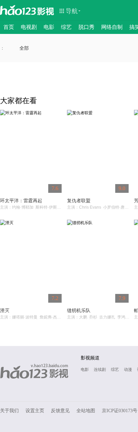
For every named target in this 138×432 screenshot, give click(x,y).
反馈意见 (60, 410)
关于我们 (9, 410)
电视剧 (29, 27)
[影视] (46, 10)
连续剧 (100, 369)
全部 (24, 48)
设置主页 (34, 410)
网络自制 (112, 27)
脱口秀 (86, 27)
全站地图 (85, 410)
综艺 (66, 27)
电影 (49, 27)
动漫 (128, 369)
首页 (8, 27)
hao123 (18, 10)
